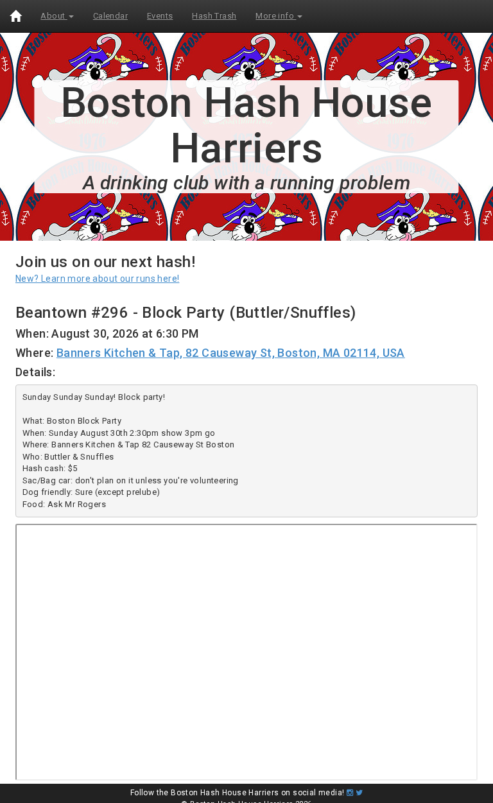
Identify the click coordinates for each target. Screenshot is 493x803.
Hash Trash (214, 16)
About (53, 16)
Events (160, 16)
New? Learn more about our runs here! (97, 278)
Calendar (110, 16)
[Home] (15, 16)
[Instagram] (350, 792)
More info (275, 16)
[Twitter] (359, 792)
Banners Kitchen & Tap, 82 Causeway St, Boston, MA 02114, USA (230, 352)
